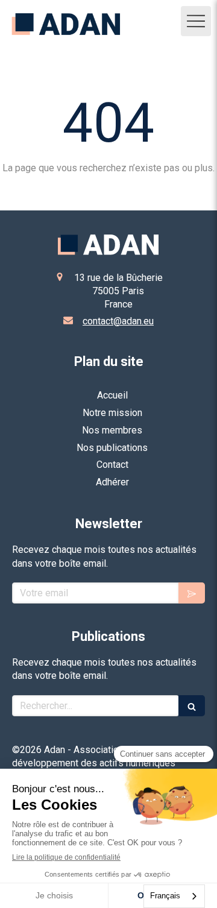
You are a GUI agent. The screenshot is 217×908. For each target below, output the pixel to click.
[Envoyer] (191, 593)
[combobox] (174, 896)
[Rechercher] (191, 705)
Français (165, 895)
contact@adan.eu (118, 321)
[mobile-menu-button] (196, 21)
